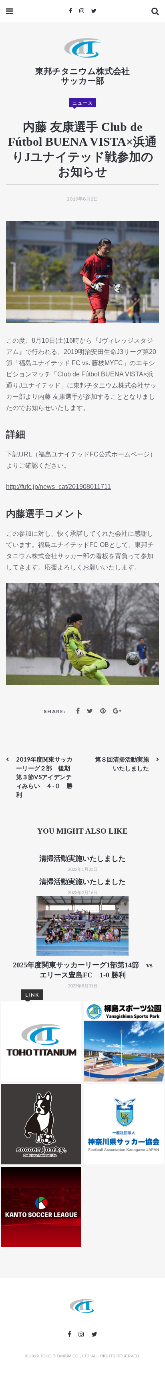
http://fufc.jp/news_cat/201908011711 (58, 486)
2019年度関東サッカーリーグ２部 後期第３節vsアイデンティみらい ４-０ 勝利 (44, 777)
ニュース (82, 102)
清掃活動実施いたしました (82, 858)
